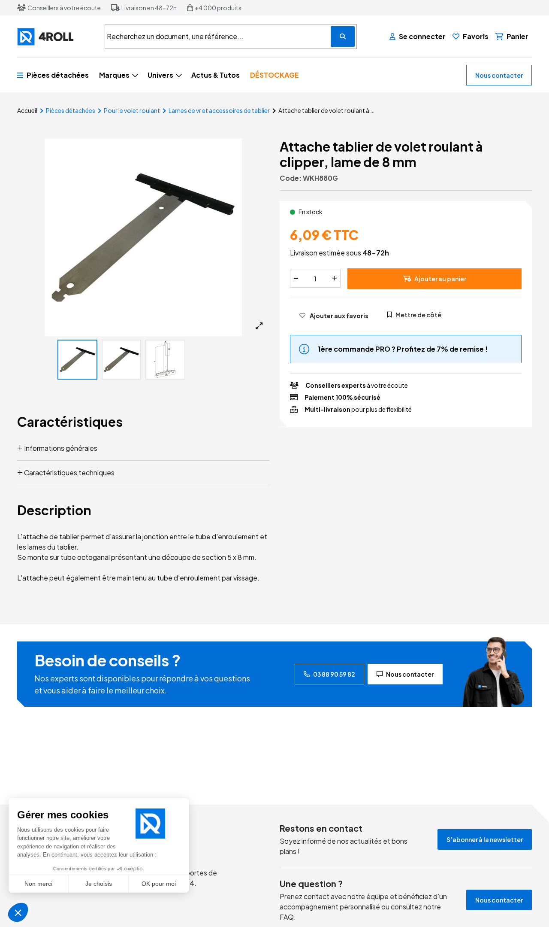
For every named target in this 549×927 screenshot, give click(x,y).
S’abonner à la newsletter (484, 839)
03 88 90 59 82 (334, 674)
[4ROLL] (55, 37)
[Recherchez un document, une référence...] (343, 36)
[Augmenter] (334, 278)
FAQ (287, 916)
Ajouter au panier (440, 278)
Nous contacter (499, 75)
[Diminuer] (296, 278)
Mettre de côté (418, 314)
